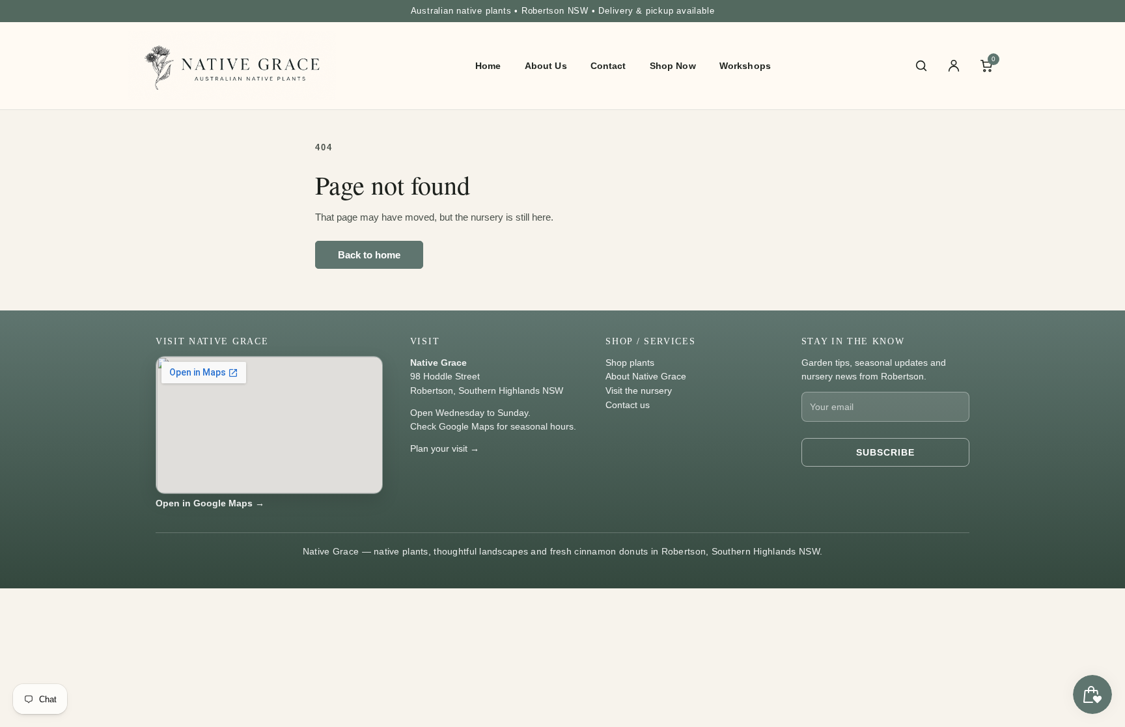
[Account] (954, 66)
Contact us (627, 405)
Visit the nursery (638, 390)
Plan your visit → (444, 448)
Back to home (369, 254)
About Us (546, 66)
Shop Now (673, 66)
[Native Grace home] (232, 66)
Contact (608, 66)
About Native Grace (645, 376)
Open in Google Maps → (210, 503)
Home (488, 66)
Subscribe (885, 452)
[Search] (921, 65)
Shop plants (629, 362)
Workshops (745, 66)
